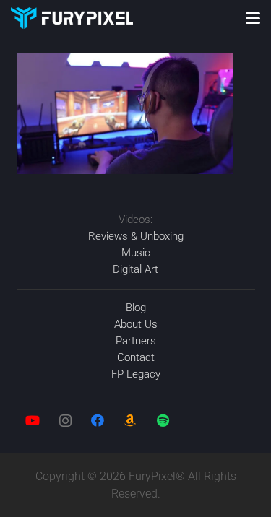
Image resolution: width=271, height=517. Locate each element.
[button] (253, 18)
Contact (136, 357)
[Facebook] (98, 420)
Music (135, 252)
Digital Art (135, 269)
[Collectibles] (130, 420)
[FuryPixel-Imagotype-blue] (72, 18)
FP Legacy (135, 374)
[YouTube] (33, 420)
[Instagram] (65, 420)
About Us (136, 324)
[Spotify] (163, 420)
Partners (136, 340)
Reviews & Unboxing (136, 236)
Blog (136, 307)
